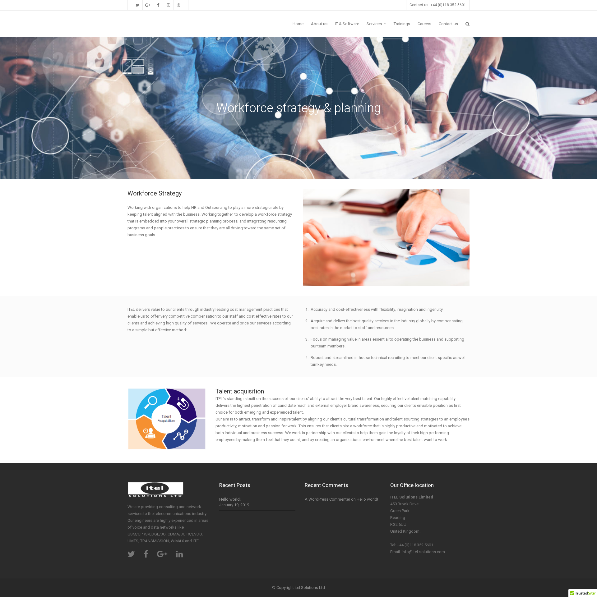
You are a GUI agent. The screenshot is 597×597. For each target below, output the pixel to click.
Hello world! (230, 499)
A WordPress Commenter (327, 499)
